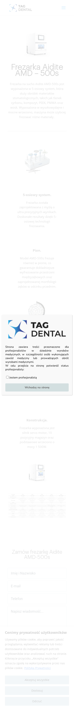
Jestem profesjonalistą (23, 377)
